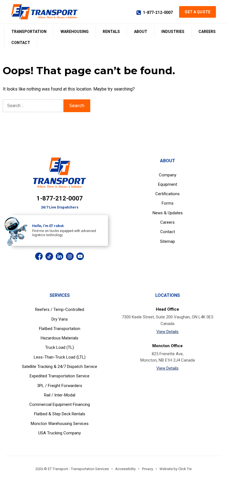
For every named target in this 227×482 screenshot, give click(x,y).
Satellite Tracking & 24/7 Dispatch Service (59, 366)
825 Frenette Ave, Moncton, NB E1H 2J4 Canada (167, 357)
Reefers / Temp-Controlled (59, 309)
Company (167, 174)
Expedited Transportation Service (59, 375)
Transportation (29, 31)
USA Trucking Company (59, 433)
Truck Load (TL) (59, 347)
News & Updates (168, 212)
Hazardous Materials (59, 338)
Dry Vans (59, 319)
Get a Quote (197, 12)
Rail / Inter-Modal (59, 395)
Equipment (167, 184)
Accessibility (125, 469)
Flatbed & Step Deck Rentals (59, 413)
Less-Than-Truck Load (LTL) (60, 357)
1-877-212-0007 (158, 12)
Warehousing (75, 31)
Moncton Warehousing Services (60, 423)
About (140, 31)
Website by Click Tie (175, 469)
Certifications (167, 193)
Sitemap (167, 241)
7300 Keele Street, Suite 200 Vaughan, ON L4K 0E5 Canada (167, 320)
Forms (168, 203)
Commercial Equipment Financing (59, 404)
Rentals (111, 31)
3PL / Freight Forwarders (59, 385)
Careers (207, 31)
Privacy (147, 469)
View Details (167, 331)
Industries (172, 31)
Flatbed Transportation (59, 328)
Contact (20, 42)
